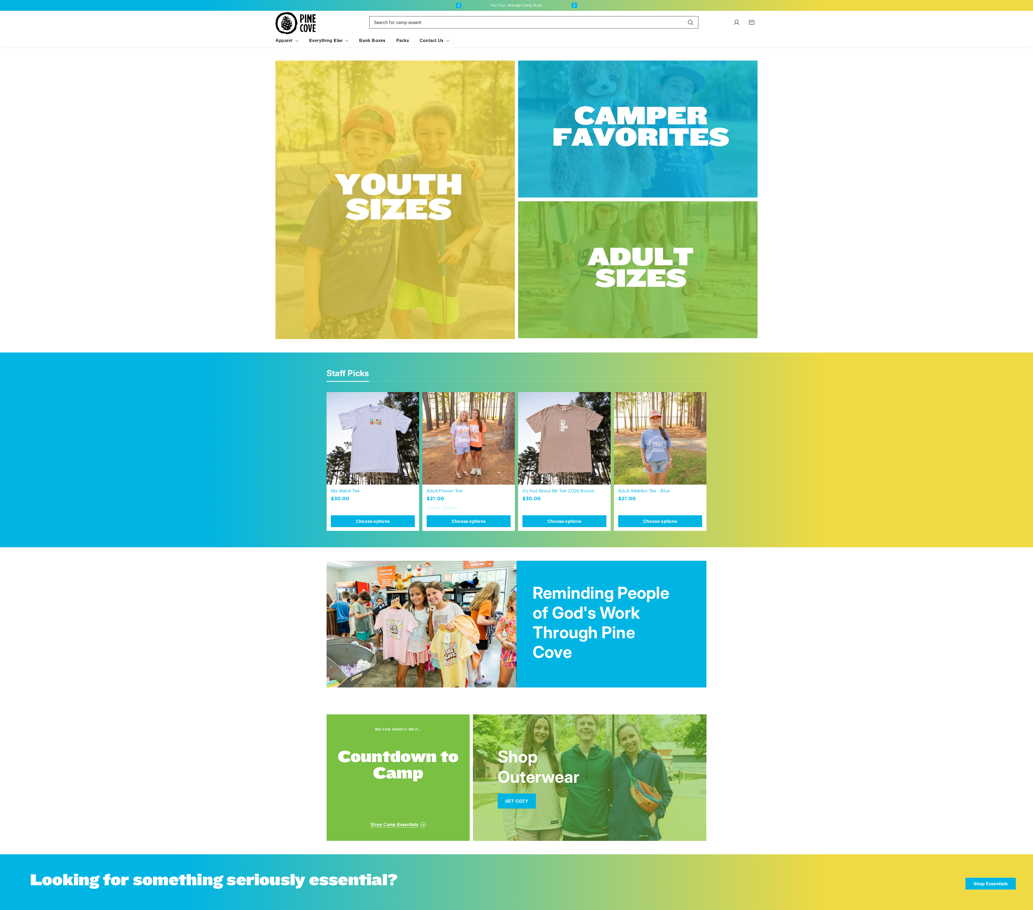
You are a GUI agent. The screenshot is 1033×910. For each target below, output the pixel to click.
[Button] (458, 5)
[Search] (690, 22)
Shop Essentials (991, 883)
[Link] (395, 200)
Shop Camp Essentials (394, 824)
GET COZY (516, 801)
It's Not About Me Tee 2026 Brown (558, 490)
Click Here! (538, 5)
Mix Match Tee (345, 490)
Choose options (373, 521)
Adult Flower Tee (444, 490)
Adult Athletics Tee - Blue (644, 490)
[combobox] (534, 22)
